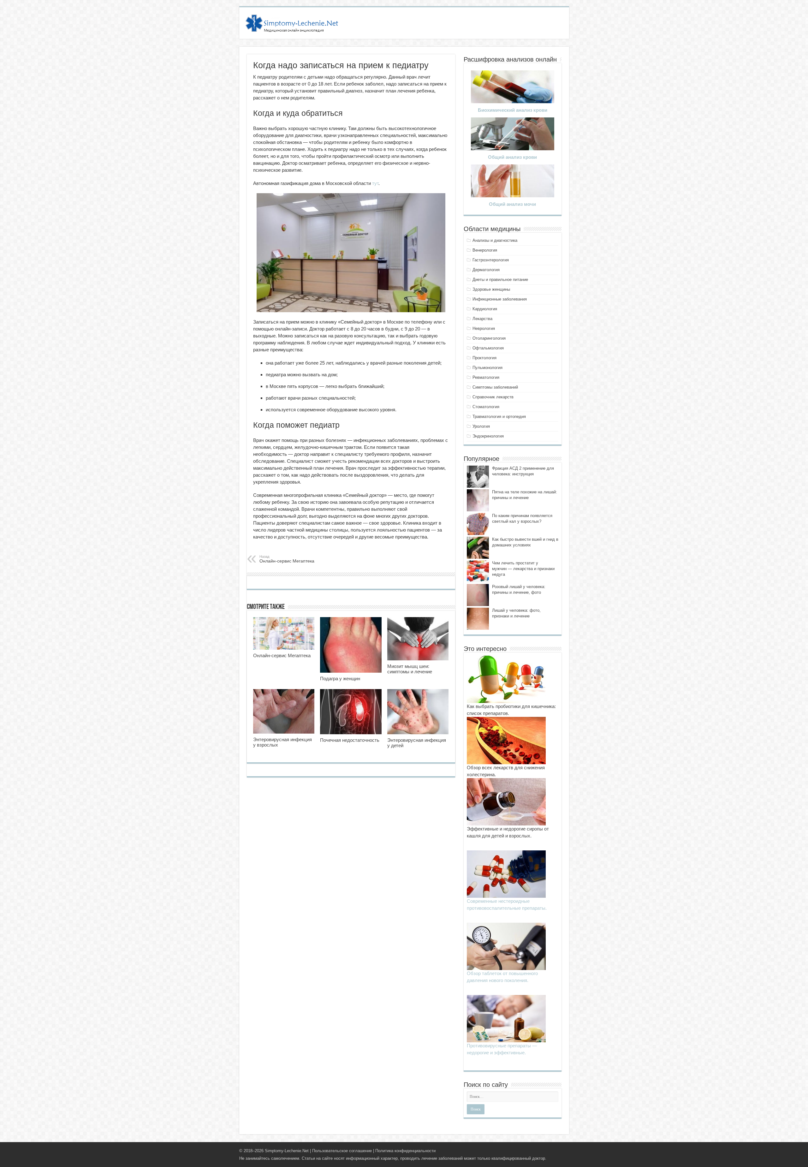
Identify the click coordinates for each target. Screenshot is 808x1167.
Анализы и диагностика (494, 240)
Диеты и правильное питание (500, 279)
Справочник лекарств (493, 397)
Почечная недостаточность (349, 740)
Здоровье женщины (491, 289)
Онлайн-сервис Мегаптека (286, 559)
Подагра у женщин (340, 678)
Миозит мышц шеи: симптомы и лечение (409, 669)
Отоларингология (489, 338)
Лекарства (482, 318)
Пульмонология (487, 367)
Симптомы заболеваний (495, 387)
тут (375, 183)
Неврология (483, 328)
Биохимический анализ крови (512, 110)
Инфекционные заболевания (499, 299)
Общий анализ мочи (512, 204)
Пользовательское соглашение (342, 1150)
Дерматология (486, 269)
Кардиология (484, 309)
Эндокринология (488, 436)
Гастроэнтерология (490, 260)
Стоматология (485, 406)
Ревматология (485, 377)
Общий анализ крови (512, 157)
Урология (481, 426)
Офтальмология (488, 348)
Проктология (484, 357)
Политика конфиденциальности (405, 1150)
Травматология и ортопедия (499, 416)
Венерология (484, 250)
